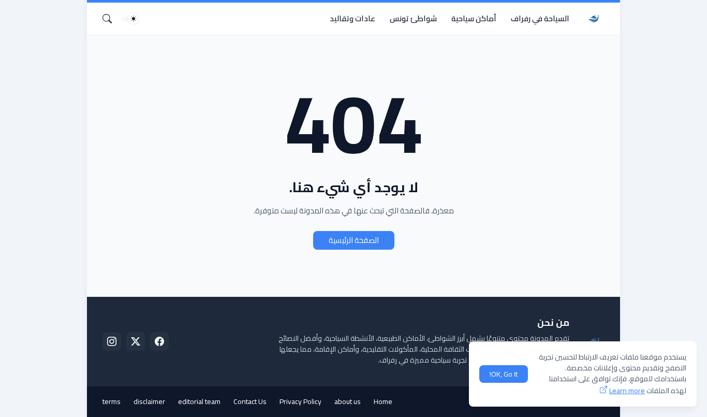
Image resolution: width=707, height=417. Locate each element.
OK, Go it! (504, 374)
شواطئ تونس (413, 18)
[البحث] (111, 18)
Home (383, 401)
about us (347, 401)
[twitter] (135, 341)
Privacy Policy (300, 401)
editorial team (199, 401)
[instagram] (111, 341)
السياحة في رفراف (540, 18)
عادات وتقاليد (352, 18)
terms (111, 401)
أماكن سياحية (473, 18)
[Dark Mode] (130, 18)
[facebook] (159, 341)
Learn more (627, 390)
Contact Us (250, 401)
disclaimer (149, 401)
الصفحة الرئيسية (354, 240)
